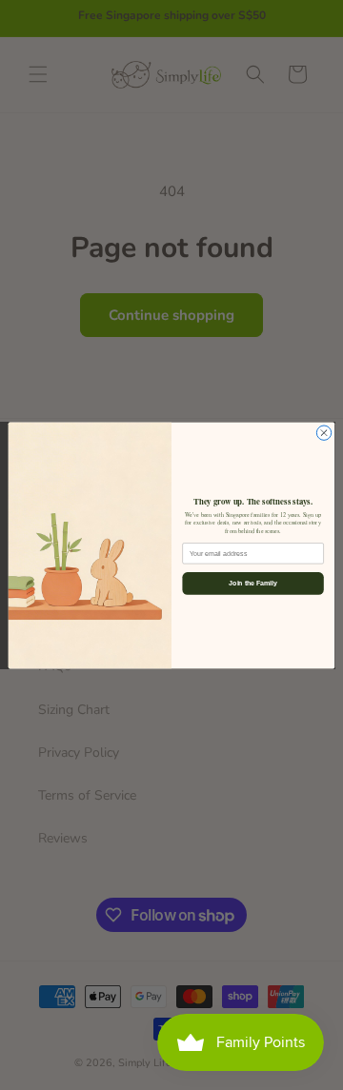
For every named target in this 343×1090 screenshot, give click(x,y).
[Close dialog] (323, 433)
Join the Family (252, 583)
